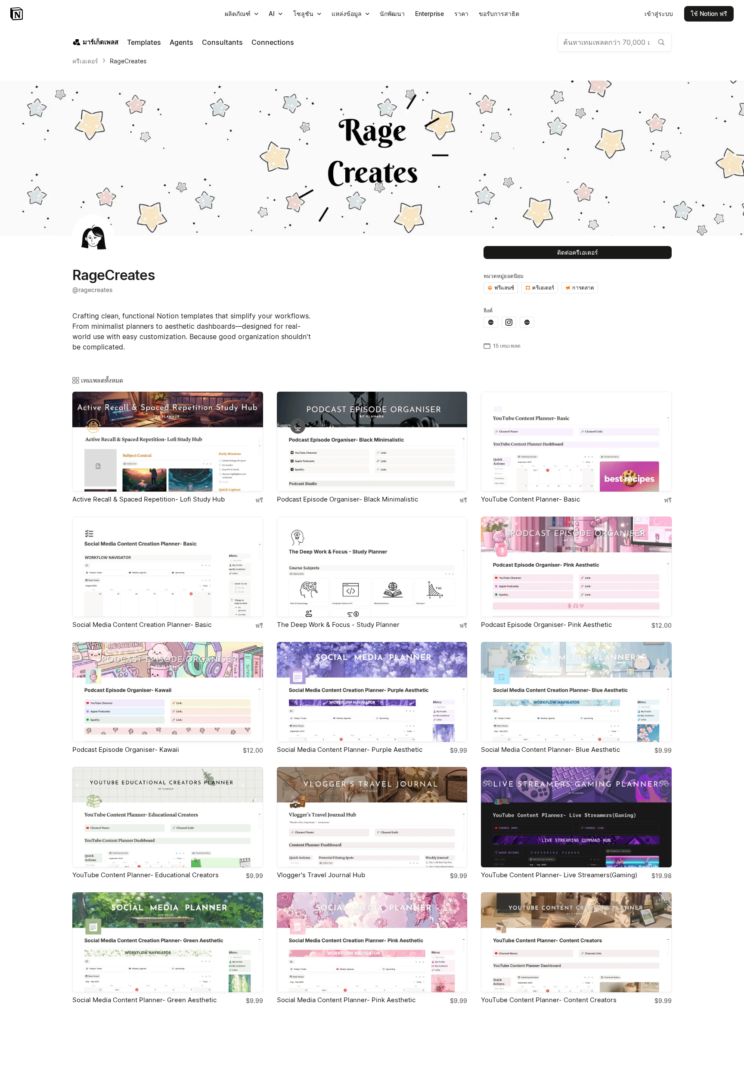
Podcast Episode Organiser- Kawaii (125, 749)
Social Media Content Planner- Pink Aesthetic (346, 1000)
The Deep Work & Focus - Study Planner (338, 624)
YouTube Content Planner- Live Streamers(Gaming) (559, 875)
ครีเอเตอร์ (85, 61)
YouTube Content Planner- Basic (530, 499)
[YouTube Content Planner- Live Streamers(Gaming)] (576, 817)
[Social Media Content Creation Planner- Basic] (167, 567)
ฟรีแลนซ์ (504, 287)
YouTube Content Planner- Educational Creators (145, 875)
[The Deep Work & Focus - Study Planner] (372, 567)
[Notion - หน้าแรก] (17, 13)
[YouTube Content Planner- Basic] (576, 442)
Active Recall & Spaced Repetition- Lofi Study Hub (148, 499)
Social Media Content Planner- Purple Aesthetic (349, 749)
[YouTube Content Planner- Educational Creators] (167, 817)
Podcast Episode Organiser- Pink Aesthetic (546, 624)
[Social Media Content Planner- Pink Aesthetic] (372, 942)
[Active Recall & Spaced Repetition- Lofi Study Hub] (167, 442)
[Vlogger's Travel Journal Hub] (372, 817)
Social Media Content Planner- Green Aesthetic (144, 1000)
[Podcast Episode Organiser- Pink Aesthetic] (576, 567)
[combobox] (615, 42)
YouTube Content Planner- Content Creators (549, 1000)
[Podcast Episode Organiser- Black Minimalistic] (372, 442)
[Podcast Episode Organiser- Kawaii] (167, 692)
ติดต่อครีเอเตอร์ (577, 252)
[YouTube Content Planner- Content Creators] (576, 942)
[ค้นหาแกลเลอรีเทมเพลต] (661, 42)
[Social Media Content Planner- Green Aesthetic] (167, 942)
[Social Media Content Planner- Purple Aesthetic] (372, 692)
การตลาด (583, 287)
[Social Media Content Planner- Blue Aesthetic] (576, 692)
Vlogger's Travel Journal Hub (321, 875)
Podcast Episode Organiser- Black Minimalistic (347, 499)
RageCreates (128, 61)
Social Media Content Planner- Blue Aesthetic (550, 749)
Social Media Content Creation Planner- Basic (141, 624)
